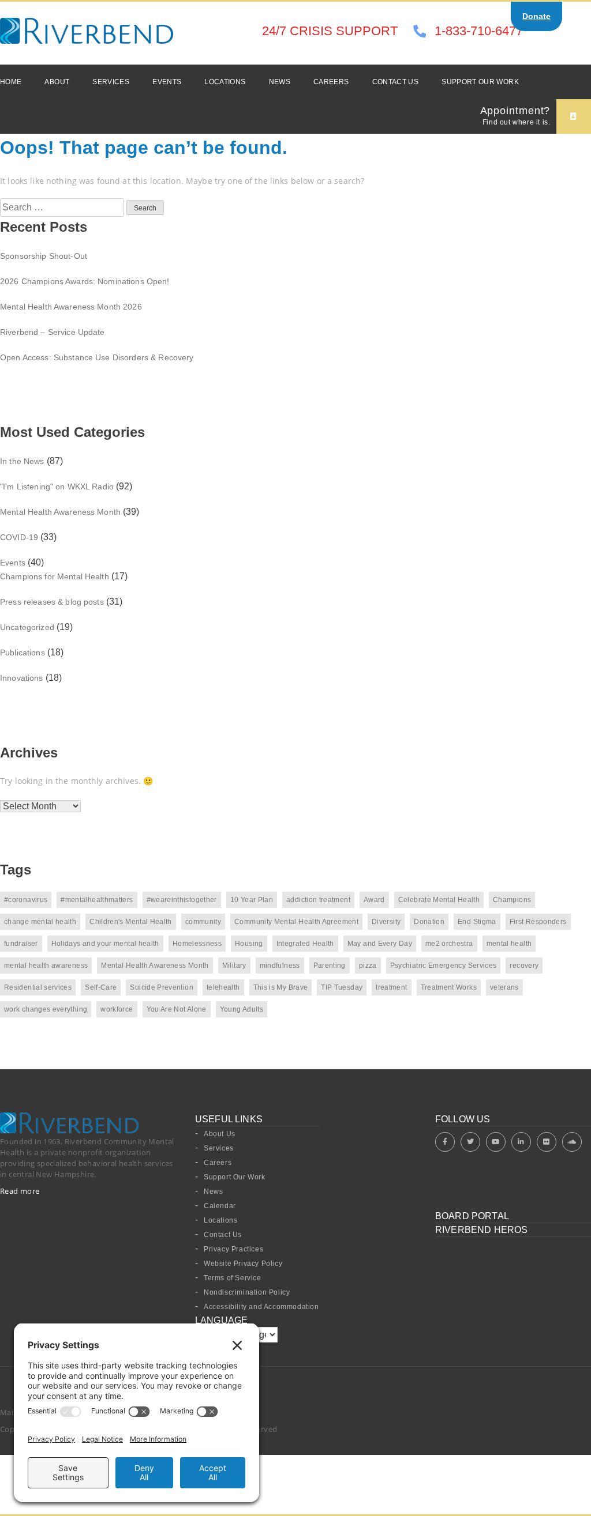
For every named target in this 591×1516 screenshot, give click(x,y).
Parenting (329, 965)
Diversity (386, 922)
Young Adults (241, 1009)
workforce (116, 1009)
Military (234, 965)
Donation (429, 922)
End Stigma (477, 922)
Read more (20, 1191)
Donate (536, 16)
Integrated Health (305, 944)
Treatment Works (449, 987)
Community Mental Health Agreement (296, 922)
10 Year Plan (251, 900)
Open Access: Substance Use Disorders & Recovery (97, 357)
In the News (22, 461)
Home (10, 82)
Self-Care (101, 987)
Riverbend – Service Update (52, 332)
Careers (331, 82)
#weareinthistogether (182, 900)
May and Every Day (379, 944)
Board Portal (472, 1216)
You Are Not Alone (177, 1009)
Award (374, 900)
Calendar (220, 1206)
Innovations (21, 677)
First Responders (538, 922)
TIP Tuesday (341, 987)
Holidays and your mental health (105, 944)
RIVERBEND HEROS (481, 1230)
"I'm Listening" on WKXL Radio (57, 486)
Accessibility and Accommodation (261, 1307)
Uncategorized (27, 627)
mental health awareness (46, 965)
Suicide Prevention (161, 987)
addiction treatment (318, 900)
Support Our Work (480, 82)
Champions (512, 900)
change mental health (40, 922)
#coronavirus (25, 900)
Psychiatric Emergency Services (443, 965)
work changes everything (45, 1009)
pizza (368, 965)
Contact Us (395, 82)
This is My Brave (280, 987)
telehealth (223, 987)
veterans (504, 987)
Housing (249, 944)
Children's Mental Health (130, 922)
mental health (509, 944)
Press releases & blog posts (52, 601)
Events (166, 82)
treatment (391, 987)
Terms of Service (232, 1278)
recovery (524, 965)
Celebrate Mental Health (439, 900)
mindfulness (280, 965)
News (279, 82)
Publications (22, 652)
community (203, 922)
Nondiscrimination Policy (247, 1292)
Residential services (38, 987)
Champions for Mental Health (54, 576)
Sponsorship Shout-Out (43, 256)
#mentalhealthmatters (97, 900)
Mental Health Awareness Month (60, 511)
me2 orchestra (449, 944)
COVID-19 (19, 537)
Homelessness (197, 944)
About (56, 82)
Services (110, 82)
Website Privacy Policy (243, 1263)
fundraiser (21, 944)
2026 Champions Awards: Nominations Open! (85, 281)
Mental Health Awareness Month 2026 (71, 306)
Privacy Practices (233, 1249)
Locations (224, 82)
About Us (219, 1134)
